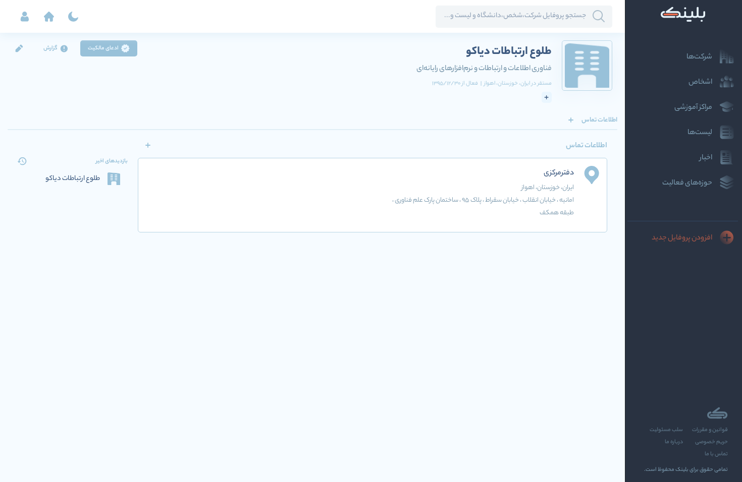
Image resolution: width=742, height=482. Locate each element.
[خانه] (49, 17)
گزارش (50, 48)
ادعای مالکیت (103, 48)
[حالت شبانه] (73, 17)
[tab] (599, 120)
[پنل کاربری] (25, 17)
